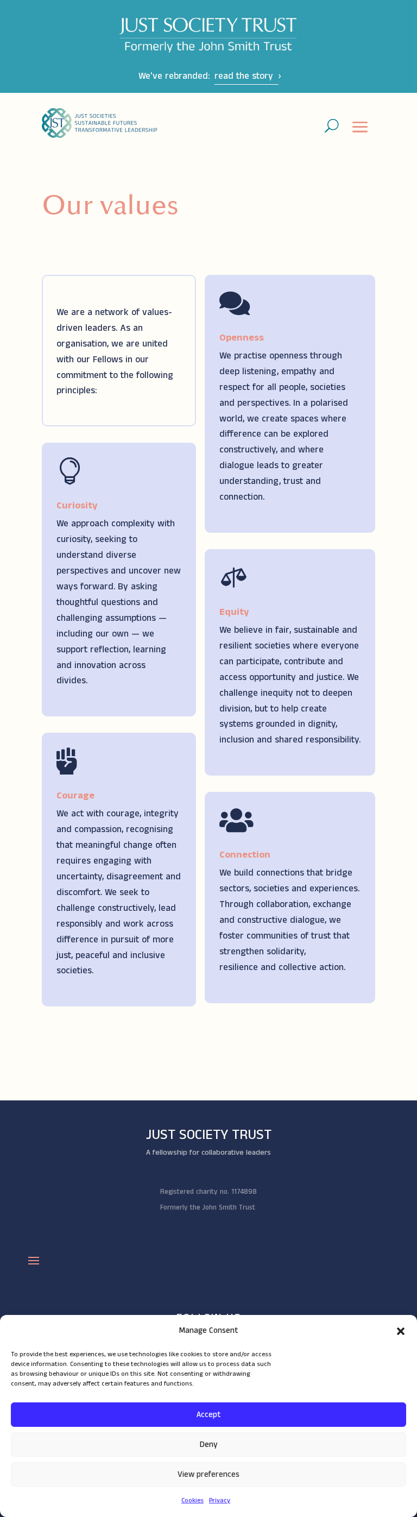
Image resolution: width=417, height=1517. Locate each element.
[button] (400, 1331)
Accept (208, 1414)
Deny (209, 1444)
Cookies (192, 1500)
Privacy (219, 1500)
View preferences (208, 1474)
